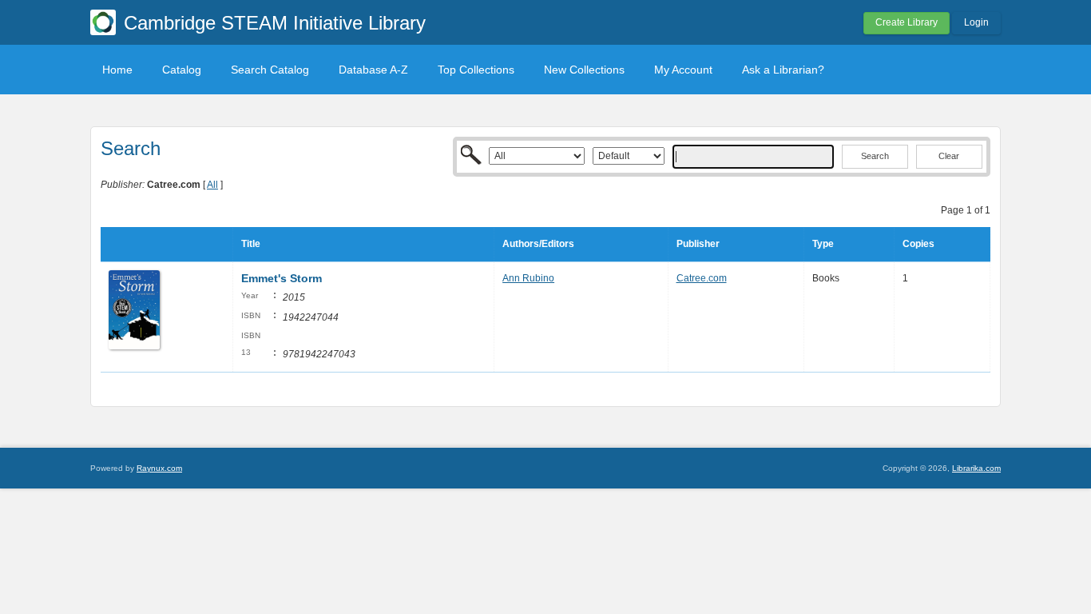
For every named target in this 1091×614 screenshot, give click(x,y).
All (212, 184)
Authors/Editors (538, 243)
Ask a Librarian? (783, 69)
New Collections (584, 69)
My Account (683, 69)
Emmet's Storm (281, 278)
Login (976, 22)
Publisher (698, 243)
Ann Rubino (528, 278)
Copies (918, 243)
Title (250, 243)
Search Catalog (270, 69)
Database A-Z (373, 69)
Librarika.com (976, 468)
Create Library (906, 22)
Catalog (181, 69)
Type (823, 243)
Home (117, 69)
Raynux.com (159, 468)
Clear (948, 156)
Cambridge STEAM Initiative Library (275, 23)
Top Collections (476, 69)
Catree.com (701, 278)
